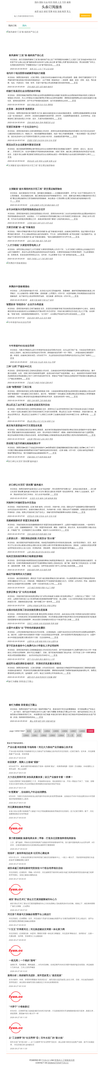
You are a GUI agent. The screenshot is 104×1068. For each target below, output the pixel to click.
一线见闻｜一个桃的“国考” (22, 960)
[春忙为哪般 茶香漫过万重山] (19, 681)
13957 (73, 730)
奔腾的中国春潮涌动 (19, 286)
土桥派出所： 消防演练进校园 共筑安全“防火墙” (31, 538)
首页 (29, 730)
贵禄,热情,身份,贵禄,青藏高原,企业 (41, 122)
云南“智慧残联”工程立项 (18, 386)
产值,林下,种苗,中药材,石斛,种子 (40, 382)
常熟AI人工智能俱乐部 (64, 1060)
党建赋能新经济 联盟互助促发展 (22, 520)
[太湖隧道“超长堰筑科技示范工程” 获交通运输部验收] (30, 165)
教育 (64, 11)
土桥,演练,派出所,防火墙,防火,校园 (41, 552)
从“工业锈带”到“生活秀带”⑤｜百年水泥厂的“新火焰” (36, 1037)
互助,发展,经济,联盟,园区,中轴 (39, 534)
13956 (64, 730)
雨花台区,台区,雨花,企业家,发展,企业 (41, 161)
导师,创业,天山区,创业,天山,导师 (42, 362)
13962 (43, 735)
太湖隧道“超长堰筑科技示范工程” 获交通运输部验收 (35, 188)
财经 (46, 11)
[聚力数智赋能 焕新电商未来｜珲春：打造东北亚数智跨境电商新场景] (16, 828)
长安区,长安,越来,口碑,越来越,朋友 (43, 498)
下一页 (70, 735)
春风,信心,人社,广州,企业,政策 (42, 68)
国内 (37, 2)
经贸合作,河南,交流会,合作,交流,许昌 (41, 516)
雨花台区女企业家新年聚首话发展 (23, 144)
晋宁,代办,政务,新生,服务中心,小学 (41, 659)
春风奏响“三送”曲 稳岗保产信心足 (26, 55)
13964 (61, 735)
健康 (69, 2)
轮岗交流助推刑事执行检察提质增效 (24, 556)
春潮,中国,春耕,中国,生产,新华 (42, 300)
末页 (79, 735)
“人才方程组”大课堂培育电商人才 (23, 245)
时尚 (50, 2)
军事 (50, 11)
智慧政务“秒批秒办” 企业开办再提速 (25, 304)
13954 (47, 730)
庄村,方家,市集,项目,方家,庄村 (39, 240)
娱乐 (41, 11)
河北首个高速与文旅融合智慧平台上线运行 (29, 914)
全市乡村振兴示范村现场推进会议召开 (25, 209)
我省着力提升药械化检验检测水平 (23, 443)
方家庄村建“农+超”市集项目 (20, 227)
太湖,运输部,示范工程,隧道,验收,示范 (44, 205)
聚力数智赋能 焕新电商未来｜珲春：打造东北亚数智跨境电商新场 (42, 838)
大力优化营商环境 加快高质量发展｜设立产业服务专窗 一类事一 (40, 777)
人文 (59, 2)
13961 (35, 735)
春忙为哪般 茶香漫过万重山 (23, 704)
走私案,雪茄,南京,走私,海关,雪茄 (40, 439)
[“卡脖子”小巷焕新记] (16, 996)
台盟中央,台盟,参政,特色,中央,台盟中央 (42, 641)
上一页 (37, 730)
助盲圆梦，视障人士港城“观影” (24, 762)
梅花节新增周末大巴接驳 (18, 574)
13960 (26, 735)
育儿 (69, 11)
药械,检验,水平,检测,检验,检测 (39, 457)
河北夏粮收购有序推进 (19, 807)
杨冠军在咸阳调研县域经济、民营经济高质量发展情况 (33, 663)
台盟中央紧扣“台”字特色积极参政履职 (25, 627)
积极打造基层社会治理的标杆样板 (23, 91)
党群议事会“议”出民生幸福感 (21, 592)
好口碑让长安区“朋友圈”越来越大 (26, 484)
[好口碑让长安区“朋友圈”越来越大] (22, 460)
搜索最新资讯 (85, 15)
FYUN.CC (45, 1060)
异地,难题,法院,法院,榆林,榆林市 (40, 86)
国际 (41, 2)
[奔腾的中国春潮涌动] (16, 262)
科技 (55, 11)
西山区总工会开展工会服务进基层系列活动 (28, 404)
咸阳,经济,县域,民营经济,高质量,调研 (41, 677)
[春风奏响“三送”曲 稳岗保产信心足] (22, 31)
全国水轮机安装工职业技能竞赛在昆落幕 (26, 609)
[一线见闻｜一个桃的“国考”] (16, 950)
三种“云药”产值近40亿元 (19, 366)
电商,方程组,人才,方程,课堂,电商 (40, 258)
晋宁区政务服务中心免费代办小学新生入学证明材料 (32, 645)
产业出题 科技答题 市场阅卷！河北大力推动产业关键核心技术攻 (40, 747)
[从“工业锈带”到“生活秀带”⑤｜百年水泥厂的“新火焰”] (16, 1027)
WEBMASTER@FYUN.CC (58, 1063)
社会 (46, 2)
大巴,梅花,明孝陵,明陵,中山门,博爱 (41, 587)
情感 (55, 2)
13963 (52, 735)
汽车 (64, 2)
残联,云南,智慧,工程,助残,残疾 (39, 400)
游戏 (59, 11)
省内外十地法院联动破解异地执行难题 (25, 73)
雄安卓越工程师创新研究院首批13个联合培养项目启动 (35, 868)
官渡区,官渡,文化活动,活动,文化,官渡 (41, 140)
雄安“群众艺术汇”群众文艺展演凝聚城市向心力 (33, 899)
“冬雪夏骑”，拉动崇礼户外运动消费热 (27, 792)
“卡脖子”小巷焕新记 (19, 1006)
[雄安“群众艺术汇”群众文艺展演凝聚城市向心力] (16, 889)
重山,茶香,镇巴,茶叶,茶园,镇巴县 (42, 721)
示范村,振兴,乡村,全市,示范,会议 (40, 223)
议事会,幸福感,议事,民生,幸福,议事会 (41, 605)
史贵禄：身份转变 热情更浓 (20, 108)
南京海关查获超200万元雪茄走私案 (24, 425)
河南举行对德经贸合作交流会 (21, 502)
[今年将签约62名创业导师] (18, 321)
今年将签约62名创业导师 (21, 345)
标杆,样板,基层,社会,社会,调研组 (40, 104)
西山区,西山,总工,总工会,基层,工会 (41, 421)
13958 (82, 730)
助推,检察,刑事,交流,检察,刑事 (39, 569)
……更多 (56, 64)
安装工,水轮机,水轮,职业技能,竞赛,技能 (42, 623)
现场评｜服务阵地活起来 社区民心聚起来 (28, 853)
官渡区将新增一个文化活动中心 (22, 126)
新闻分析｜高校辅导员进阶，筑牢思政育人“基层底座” (35, 975)
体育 (37, 11)
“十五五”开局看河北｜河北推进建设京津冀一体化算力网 (36, 929)
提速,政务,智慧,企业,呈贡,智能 (39, 318)
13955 (56, 730)
